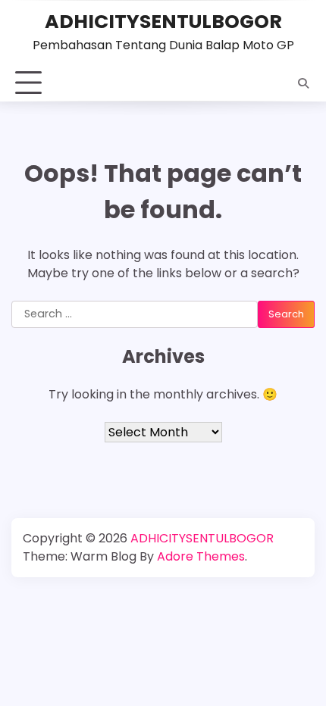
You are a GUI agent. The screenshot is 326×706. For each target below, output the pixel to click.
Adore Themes (201, 556)
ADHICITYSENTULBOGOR (163, 21)
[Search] (303, 83)
